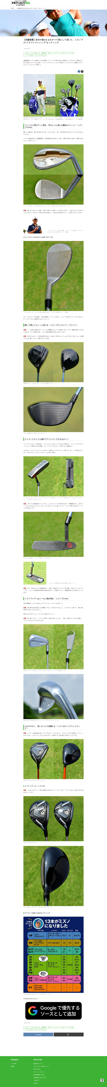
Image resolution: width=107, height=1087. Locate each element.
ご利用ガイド (36, 1080)
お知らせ (35, 1083)
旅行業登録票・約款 (38, 1074)
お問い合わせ (36, 1069)
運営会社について (38, 1063)
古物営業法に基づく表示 (39, 1077)
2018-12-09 (27, 48)
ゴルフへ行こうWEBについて (41, 1066)
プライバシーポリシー (39, 1072)
